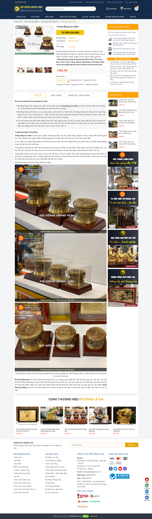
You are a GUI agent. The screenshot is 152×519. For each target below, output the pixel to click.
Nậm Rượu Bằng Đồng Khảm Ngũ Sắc (99, 430)
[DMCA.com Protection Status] (90, 516)
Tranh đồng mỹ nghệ (53, 460)
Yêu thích (126, 9)
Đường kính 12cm (63, 84)
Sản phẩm (49, 17)
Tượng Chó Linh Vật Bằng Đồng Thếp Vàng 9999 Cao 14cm (127, 101)
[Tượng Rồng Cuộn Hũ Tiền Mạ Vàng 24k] (124, 416)
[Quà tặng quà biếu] (123, 249)
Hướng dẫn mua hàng (114, 17)
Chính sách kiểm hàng (22, 483)
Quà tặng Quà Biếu (52, 486)
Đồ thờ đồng (50, 476)
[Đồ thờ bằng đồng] (123, 209)
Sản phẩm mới (116, 95)
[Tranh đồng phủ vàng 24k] (123, 288)
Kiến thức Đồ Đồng (122, 59)
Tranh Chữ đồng (51, 464)
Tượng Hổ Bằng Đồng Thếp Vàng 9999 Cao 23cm (50, 430)
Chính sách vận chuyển (114, 2)
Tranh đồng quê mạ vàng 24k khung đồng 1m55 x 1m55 (127, 143)
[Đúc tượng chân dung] (123, 170)
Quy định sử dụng (131, 2)
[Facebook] (111, 469)
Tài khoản (113, 9)
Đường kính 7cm (62, 80)
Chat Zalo (147, 494)
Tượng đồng (50, 483)
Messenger (147, 500)
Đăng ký (132, 445)
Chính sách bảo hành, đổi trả (94, 2)
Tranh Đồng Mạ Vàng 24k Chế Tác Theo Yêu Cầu (26, 430)
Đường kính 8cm (76, 80)
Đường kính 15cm (77, 84)
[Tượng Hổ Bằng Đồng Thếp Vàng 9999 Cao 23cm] (51, 416)
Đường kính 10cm (90, 80)
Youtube (147, 482)
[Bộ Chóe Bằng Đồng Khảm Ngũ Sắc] (76, 416)
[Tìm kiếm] (92, 9)
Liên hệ (133, 17)
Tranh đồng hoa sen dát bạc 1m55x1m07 (128, 132)
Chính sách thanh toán (22, 480)
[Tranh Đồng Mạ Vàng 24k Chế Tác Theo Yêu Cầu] (27, 416)
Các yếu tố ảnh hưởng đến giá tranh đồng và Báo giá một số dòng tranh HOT (123, 77)
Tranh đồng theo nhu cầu (54, 467)
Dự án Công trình (51, 492)
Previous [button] (9, 421)
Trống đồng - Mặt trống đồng (56, 473)
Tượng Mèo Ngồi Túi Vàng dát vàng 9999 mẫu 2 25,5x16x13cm (127, 122)
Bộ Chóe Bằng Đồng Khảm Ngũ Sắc (76, 430)
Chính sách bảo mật (75, 2)
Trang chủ (21, 17)
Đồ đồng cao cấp (51, 457)
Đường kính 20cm (91, 84)
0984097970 (21, 2)
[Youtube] (120, 469)
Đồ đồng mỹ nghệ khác (54, 489)
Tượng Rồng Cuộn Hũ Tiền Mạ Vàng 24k (123, 430)
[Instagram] (125, 469)
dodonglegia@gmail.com (91, 472)
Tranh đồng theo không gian (56, 470)
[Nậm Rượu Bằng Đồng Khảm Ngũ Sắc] (100, 416)
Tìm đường (147, 488)
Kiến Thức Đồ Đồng (68, 17)
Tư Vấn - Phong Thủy (91, 17)
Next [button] (142, 421)
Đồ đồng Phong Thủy (53, 480)
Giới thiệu (35, 17)
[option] (34, 40)
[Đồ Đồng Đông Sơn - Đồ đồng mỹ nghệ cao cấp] (28, 9)
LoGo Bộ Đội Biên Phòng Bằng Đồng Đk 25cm (128, 111)
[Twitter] (115, 469)
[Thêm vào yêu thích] (105, 26)
